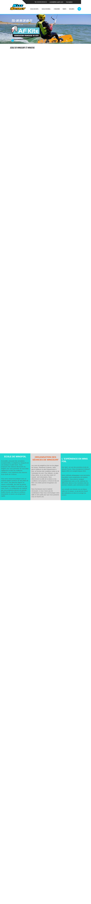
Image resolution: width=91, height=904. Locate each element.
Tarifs (64, 9)
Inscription (69, 2)
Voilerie (72, 9)
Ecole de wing (46, 9)
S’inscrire (57, 9)
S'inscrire (16, 40)
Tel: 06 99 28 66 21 (41, 2)
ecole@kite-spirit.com (56, 2)
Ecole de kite (34, 9)
